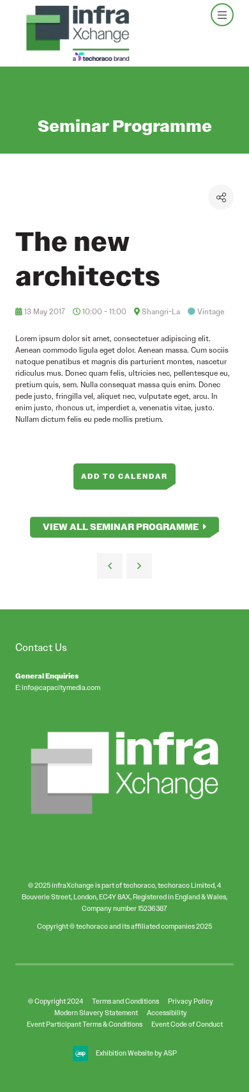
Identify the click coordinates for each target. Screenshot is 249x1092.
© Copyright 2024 (55, 1001)
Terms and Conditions (125, 1001)
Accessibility (167, 1012)
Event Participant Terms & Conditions (84, 1024)
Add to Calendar (124, 476)
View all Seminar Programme (121, 527)
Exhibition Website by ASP (136, 1052)
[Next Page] (139, 566)
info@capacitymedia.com (61, 687)
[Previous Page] (110, 566)
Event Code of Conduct (187, 1024)
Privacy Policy (190, 1001)
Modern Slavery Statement (96, 1012)
